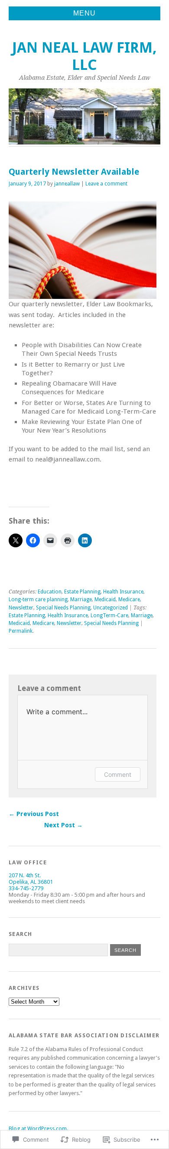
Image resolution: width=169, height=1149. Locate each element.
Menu (84, 13)
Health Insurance (123, 592)
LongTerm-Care (109, 615)
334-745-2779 (26, 888)
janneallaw (67, 184)
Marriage (81, 599)
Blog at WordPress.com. (38, 1128)
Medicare (129, 599)
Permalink (20, 631)
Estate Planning (82, 592)
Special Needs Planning (63, 608)
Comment (117, 774)
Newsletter (21, 608)
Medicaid (105, 599)
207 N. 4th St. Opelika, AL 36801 (31, 878)
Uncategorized (110, 608)
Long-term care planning (38, 599)
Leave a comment (106, 184)
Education (50, 592)
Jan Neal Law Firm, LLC (84, 56)
